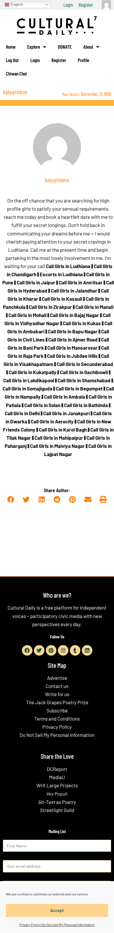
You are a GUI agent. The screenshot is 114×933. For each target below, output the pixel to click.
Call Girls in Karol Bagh (63, 429)
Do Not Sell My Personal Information (57, 735)
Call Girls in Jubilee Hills (72, 356)
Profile (83, 60)
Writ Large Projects (57, 785)
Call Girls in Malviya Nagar (57, 446)
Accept (57, 910)
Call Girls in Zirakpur (50, 307)
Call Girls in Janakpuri (66, 413)
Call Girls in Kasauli (62, 299)
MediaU (57, 777)
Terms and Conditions (57, 718)
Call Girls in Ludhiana (68, 266)
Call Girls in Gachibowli (84, 372)
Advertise (57, 678)
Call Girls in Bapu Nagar (73, 331)
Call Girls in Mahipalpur (58, 438)
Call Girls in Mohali (27, 315)
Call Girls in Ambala (64, 396)
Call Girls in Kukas (82, 323)
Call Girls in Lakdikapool (28, 380)
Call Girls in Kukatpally (32, 372)
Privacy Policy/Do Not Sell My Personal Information (57, 925)
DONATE (65, 47)
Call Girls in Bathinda (86, 405)
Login (68, 5)
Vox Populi (57, 793)
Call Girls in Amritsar (81, 282)
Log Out (12, 60)
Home (10, 47)
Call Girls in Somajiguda (27, 388)
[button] (10, 499)
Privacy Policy (57, 727)
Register (86, 5)
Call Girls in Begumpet (79, 388)
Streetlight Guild (57, 810)
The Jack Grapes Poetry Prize (57, 702)
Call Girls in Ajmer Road (73, 339)
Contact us (57, 686)
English (16, 4)
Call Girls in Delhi (22, 413)
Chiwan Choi (16, 73)
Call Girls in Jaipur (36, 282)
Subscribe (57, 710)
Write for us (57, 694)
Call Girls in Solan (42, 405)
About (88, 47)
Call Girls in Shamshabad (84, 380)
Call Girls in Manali (94, 307)
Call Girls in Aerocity (52, 421)
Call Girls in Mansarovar (72, 348)
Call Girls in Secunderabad (85, 364)
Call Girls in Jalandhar (74, 290)
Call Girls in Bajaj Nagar (74, 315)
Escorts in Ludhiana (61, 274)
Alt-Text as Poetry (57, 802)
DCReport (57, 769)
